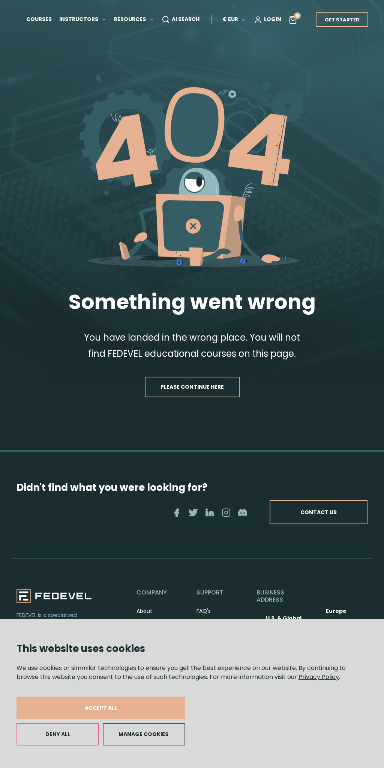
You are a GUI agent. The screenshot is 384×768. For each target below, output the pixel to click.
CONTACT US (318, 512)
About (144, 611)
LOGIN (272, 19)
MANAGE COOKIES (143, 734)
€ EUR (230, 19)
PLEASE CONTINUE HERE (192, 387)
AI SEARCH (186, 19)
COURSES (39, 19)
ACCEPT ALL (101, 708)
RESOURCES (130, 19)
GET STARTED (342, 19)
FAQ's (203, 611)
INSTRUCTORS (79, 19)
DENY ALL (57, 734)
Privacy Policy (318, 677)
